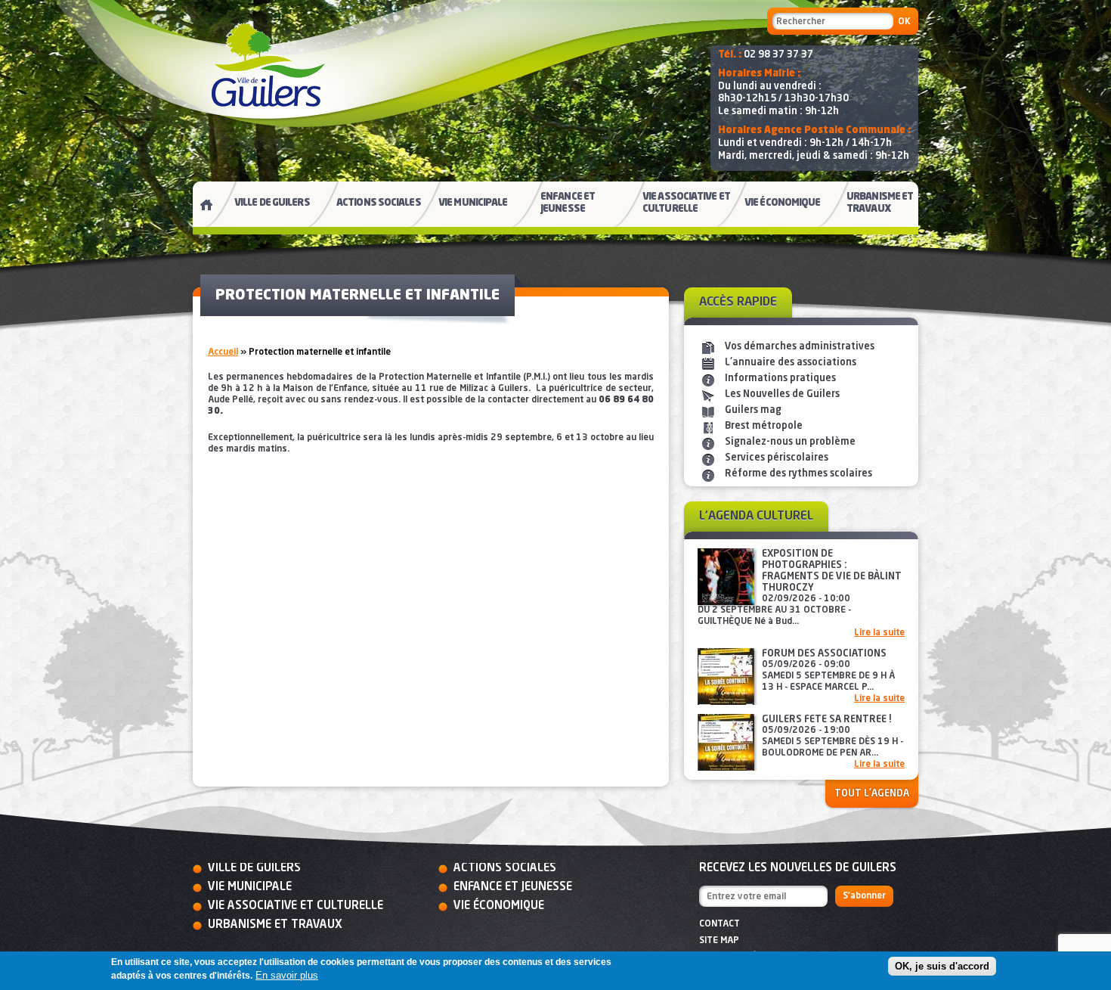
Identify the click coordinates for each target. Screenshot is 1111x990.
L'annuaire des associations (790, 363)
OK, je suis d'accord (942, 966)
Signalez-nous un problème (790, 442)
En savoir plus (286, 975)
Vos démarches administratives (799, 347)
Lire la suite (879, 633)
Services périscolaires (776, 458)
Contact (719, 924)
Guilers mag (753, 410)
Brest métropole (764, 426)
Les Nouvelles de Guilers (782, 394)
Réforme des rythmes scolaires (798, 474)
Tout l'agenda (871, 794)
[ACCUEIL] (200, 208)
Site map (719, 940)
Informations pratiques (780, 378)
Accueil (223, 352)
